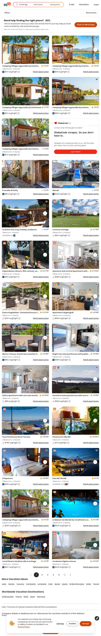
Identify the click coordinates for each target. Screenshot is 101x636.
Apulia (57, 584)
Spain (32, 596)
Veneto (11, 584)
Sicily (50, 584)
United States (8, 596)
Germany (41, 596)
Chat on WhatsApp (86, 24)
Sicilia (88, 584)
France (19, 596)
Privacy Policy (24, 627)
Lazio (4, 584)
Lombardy (42, 584)
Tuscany (20, 584)
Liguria (64, 584)
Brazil (26, 596)
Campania (31, 584)
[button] (72, 4)
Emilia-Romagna (76, 584)
